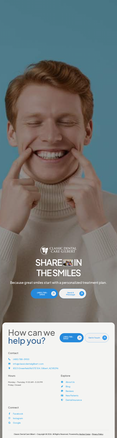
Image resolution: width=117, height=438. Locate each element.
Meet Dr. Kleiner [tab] (35, 98)
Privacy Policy (97, 434)
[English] (57, 13)
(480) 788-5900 (17, 2)
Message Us (103, 2)
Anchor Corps (84, 434)
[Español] (61, 13)
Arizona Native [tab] (58, 98)
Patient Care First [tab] (81, 98)
